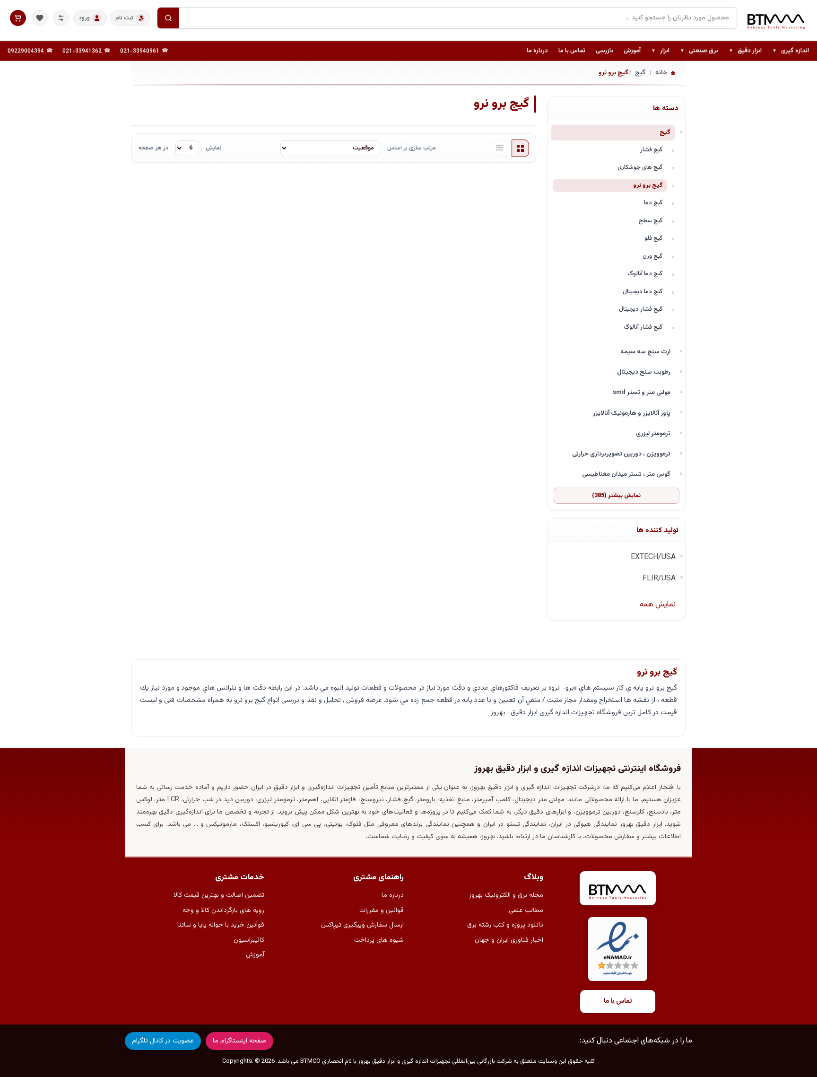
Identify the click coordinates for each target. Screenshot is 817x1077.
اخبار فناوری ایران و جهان (509, 940)
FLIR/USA (659, 579)
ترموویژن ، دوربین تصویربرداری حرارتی (621, 454)
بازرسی (604, 50)
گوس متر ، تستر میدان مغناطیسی (626, 474)
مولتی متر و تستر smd (641, 392)
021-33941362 (82, 51)
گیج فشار (651, 150)
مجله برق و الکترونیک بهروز (506, 895)
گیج (665, 132)
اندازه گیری (790, 51)
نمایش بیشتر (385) (616, 495)
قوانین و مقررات (381, 910)
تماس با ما (571, 50)
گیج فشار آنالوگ (643, 327)
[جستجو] (168, 18)
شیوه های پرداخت (379, 940)
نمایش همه (658, 605)
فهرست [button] (500, 149)
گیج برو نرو (648, 185)
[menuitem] (790, 51)
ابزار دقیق (745, 51)
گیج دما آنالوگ (645, 274)
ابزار (660, 51)
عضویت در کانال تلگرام (163, 1041)
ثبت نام (124, 18)
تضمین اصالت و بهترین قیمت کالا (219, 895)
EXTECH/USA (653, 557)
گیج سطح (651, 221)
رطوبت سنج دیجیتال (643, 372)
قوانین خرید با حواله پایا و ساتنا (220, 925)
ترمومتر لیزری (653, 433)
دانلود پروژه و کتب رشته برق (505, 925)
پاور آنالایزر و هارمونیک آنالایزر (631, 413)
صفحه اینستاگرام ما (239, 1041)
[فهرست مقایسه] (61, 18)
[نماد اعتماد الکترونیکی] (617, 949)
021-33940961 (139, 51)
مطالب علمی (526, 910)
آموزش (632, 50)
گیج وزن (653, 256)
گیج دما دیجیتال (643, 292)
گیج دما (653, 203)
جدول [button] (521, 149)
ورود (84, 18)
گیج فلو (653, 238)
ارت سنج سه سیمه (645, 352)
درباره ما (537, 50)
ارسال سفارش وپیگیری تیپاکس (362, 925)
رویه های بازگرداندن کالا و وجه (223, 910)
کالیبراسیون (249, 940)
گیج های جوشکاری (640, 167)
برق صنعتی (699, 51)
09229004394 (26, 51)
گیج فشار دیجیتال (641, 309)
